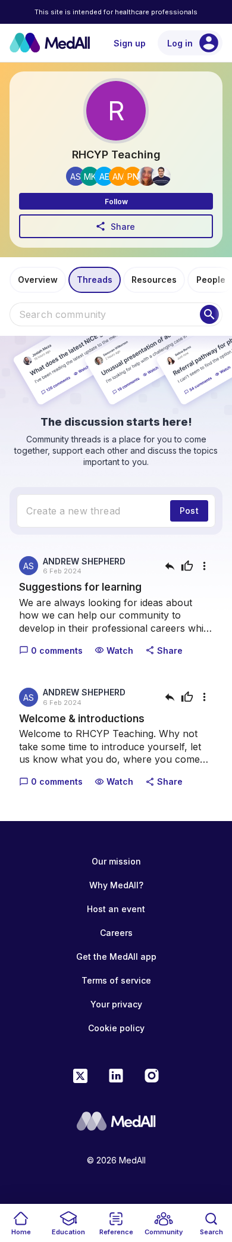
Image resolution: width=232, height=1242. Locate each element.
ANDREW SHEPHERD (84, 561)
